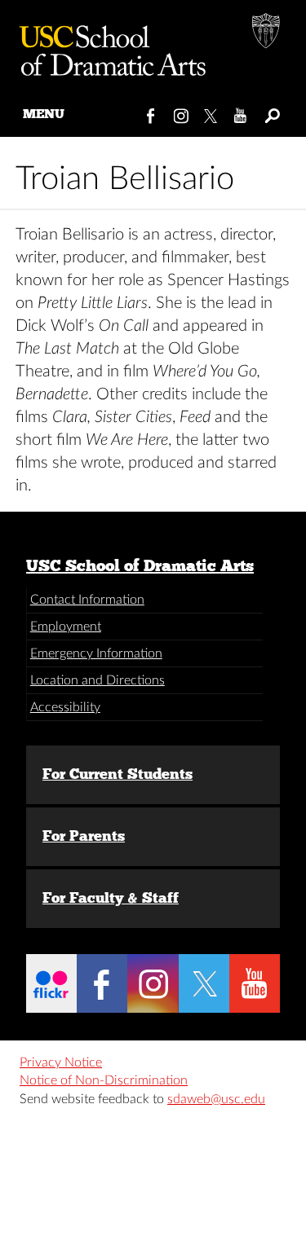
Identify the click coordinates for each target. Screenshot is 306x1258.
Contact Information (87, 599)
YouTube (241, 112)
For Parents (83, 836)
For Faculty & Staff (110, 898)
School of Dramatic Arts (106, 45)
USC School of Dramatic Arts (140, 565)
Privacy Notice (61, 1062)
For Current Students (117, 774)
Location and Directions (97, 680)
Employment (65, 626)
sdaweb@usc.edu (216, 1099)
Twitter (212, 112)
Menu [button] (43, 113)
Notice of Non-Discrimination (104, 1080)
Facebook (151, 112)
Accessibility (65, 707)
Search (271, 112)
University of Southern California (267, 32)
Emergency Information (96, 653)
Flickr (51, 983)
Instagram (181, 112)
